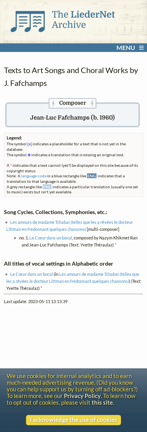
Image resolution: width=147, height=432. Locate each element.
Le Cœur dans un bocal (50, 237)
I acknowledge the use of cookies (73, 419)
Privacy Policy (82, 396)
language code (33, 175)
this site (102, 402)
